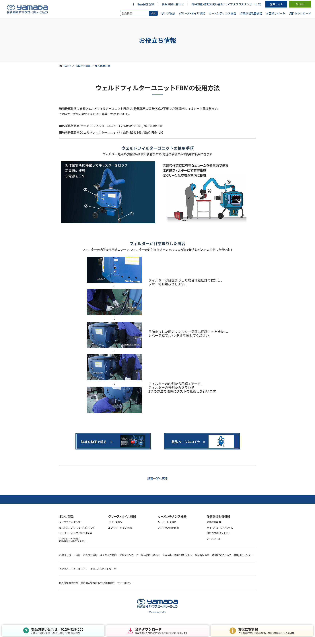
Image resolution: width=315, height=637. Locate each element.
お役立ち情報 (83, 66)
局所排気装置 (102, 66)
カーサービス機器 (167, 522)
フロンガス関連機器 (168, 527)
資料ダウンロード (128, 555)
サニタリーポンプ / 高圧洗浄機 (75, 533)
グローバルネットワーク (103, 569)
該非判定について (221, 555)
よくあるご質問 (108, 555)
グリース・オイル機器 (122, 516)
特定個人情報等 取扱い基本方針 (97, 583)
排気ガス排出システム (218, 533)
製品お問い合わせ (150, 555)
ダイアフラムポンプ (69, 522)
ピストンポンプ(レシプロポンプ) (76, 527)
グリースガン (115, 522)
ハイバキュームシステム (220, 527)
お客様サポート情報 (69, 555)
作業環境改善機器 (218, 516)
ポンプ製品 (66, 516)
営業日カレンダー (243, 555)
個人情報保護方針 (68, 583)
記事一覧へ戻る (157, 478)
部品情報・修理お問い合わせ (177, 555)
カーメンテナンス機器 (172, 516)
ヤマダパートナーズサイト (73, 569)
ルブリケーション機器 (120, 527)
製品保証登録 (202, 555)
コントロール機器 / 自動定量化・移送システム (72, 540)
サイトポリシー (125, 583)
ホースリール (214, 538)
